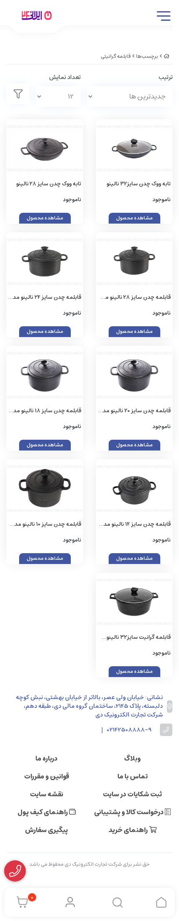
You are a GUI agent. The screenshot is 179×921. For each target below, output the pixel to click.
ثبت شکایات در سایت (132, 794)
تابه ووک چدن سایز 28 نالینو (48, 184)
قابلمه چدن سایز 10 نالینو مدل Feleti (46, 525)
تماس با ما (132, 776)
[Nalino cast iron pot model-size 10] (44, 488)
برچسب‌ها (147, 56)
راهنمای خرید (129, 830)
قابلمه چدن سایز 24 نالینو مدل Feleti (45, 298)
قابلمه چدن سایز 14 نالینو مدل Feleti (135, 525)
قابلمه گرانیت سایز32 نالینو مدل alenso (139, 638)
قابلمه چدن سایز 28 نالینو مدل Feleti (134, 298)
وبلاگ (132, 758)
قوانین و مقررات (46, 776)
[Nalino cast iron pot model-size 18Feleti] (44, 375)
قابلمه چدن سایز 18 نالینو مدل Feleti (45, 411)
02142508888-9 (129, 730)
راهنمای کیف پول (43, 812)
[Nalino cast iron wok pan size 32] (134, 148)
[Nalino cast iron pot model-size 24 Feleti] (44, 261)
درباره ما (46, 758)
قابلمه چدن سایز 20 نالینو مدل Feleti (135, 411)
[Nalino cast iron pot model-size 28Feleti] (44, 148)
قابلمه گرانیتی (116, 56)
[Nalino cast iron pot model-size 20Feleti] (134, 375)
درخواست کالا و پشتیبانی (129, 812)
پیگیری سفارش (46, 830)
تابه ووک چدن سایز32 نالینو (139, 184)
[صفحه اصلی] (166, 56)
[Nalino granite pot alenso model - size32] (134, 601)
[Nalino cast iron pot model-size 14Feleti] (134, 488)
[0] (20, 902)
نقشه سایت (46, 794)
